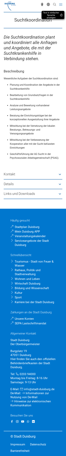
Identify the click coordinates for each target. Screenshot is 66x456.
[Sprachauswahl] (48, 4)
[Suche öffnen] (54, 4)
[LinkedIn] (33, 421)
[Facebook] (11, 421)
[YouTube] (22, 421)
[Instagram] (17, 421)
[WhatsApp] (28, 421)
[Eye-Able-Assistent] (42, 4)
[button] (33, 174)
